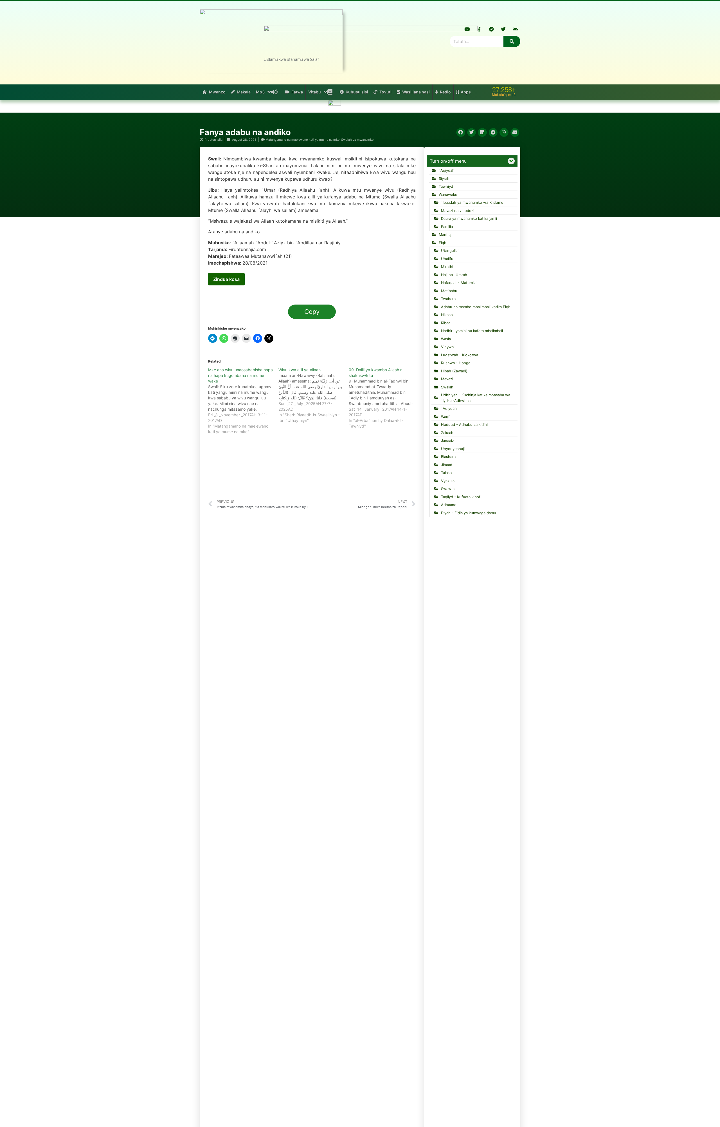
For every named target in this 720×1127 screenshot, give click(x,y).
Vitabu (314, 92)
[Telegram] (491, 29)
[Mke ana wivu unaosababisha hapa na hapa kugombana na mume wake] (243, 401)
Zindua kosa (226, 279)
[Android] (515, 29)
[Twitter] (503, 29)
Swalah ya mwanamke (357, 140)
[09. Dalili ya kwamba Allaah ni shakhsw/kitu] (384, 398)
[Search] (511, 41)
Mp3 (260, 92)
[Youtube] (467, 29)
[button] (460, 132)
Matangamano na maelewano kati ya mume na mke (302, 140)
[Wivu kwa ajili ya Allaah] (313, 395)
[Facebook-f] (479, 29)
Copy (312, 311)
